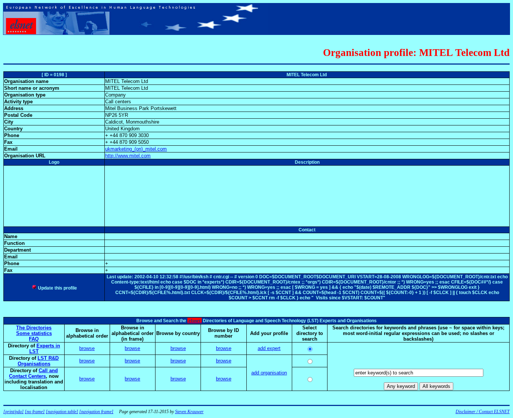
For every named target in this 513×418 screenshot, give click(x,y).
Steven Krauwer (189, 411)
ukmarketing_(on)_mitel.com (136, 149)
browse (87, 348)
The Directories (33, 327)
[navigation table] (62, 411)
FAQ (34, 339)
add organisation (269, 373)
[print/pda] (13, 411)
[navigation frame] (96, 411)
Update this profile (57, 288)
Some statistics (34, 333)
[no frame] (35, 411)
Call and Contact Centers (33, 373)
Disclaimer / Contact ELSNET (483, 411)
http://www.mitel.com (128, 155)
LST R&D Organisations (38, 361)
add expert (269, 348)
